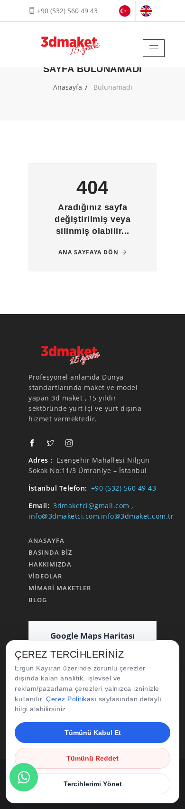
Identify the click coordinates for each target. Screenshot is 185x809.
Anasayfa (67, 87)
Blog (37, 599)
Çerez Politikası (71, 699)
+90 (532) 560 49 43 (66, 10)
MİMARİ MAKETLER (59, 588)
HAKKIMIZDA (50, 564)
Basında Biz (50, 552)
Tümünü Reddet (92, 758)
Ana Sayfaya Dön (88, 252)
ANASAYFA (46, 540)
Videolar (45, 576)
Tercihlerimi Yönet (93, 784)
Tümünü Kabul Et (93, 732)
